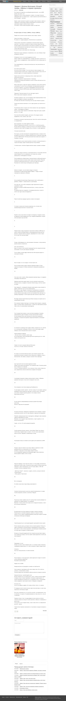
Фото (60, 51)
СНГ (56, 43)
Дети (51, 12)
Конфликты (52, 20)
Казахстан (57, 18)
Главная (3, 697)
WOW (51, 9)
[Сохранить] (15, 611)
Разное (60, 40)
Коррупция (52, 23)
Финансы (56, 51)
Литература (60, 27)
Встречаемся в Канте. (24, 688)
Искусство (60, 16)
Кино (61, 18)
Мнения (52, 31)
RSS (27, 697)
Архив (39, 1)
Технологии (53, 49)
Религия (51, 43)
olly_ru (16, 10)
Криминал (52, 25)
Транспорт (59, 49)
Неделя (24, 1)
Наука (61, 31)
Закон (51, 14)
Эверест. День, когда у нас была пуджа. (28, 678)
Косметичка (59, 23)
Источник (45, 610)
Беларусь (52, 11)
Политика (59, 36)
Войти (60, 1)
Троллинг (52, 51)
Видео (60, 11)
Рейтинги (34, 1)
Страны (59, 45)
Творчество (60, 47)
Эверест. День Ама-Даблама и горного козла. (28, 689)
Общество (53, 33)
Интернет (52, 16)
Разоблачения (53, 42)
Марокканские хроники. (24, 668)
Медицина (59, 29)
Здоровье (56, 14)
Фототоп (43, 1)
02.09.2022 (21, 10)
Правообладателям (19, 697)
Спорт (56, 45)
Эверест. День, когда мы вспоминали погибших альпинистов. (32, 686)
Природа (52, 38)
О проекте (7, 697)
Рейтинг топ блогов (38, 697)
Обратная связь (12, 697)
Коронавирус (55, 22)
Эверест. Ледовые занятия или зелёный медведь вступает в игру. (33, 673)
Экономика (52, 54)
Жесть (55, 12)
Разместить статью (17, 1)
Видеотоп (49, 1)
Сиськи (60, 43)
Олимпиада (60, 33)
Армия (61, 9)
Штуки (60, 53)
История (52, 18)
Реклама (60, 42)
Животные (60, 12)
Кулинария (59, 25)
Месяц (29, 1)
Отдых (51, 34)
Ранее (16, 663)
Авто (56, 9)
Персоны (52, 36)
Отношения (59, 34)
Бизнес (57, 11)
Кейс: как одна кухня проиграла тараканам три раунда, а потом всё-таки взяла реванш (19, 650)
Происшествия (59, 38)
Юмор (56, 54)
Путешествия (53, 40)
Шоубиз (52, 53)
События (52, 45)
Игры (61, 14)
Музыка (57, 31)
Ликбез (52, 27)
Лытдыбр (52, 29)
